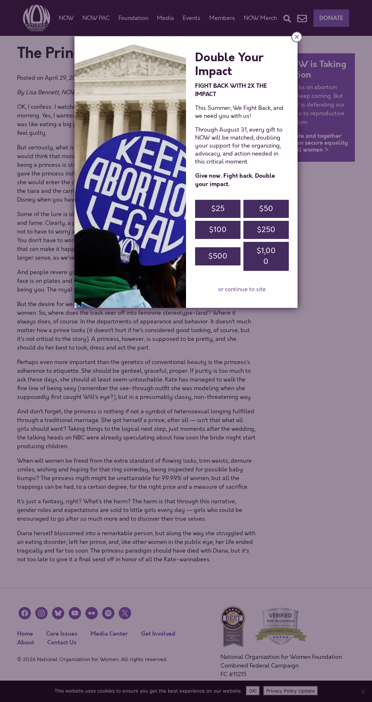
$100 (218, 230)
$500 (217, 256)
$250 (266, 230)
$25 (218, 209)
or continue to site (242, 289)
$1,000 (266, 256)
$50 (266, 209)
